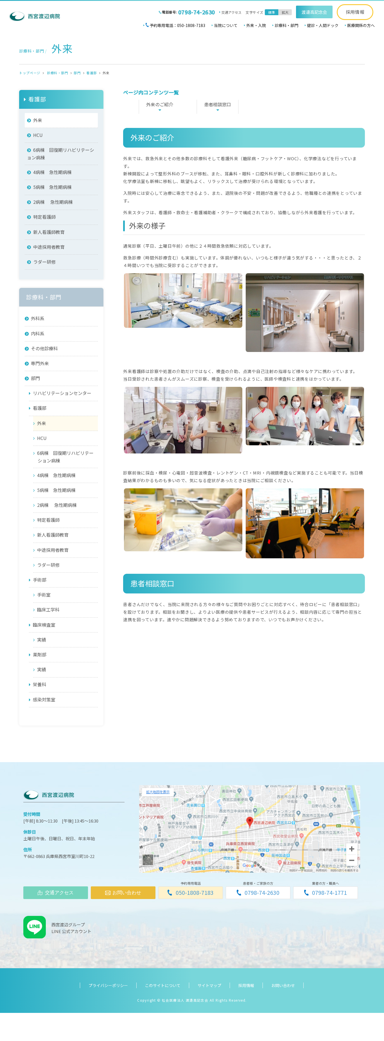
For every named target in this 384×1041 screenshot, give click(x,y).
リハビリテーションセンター (62, 393)
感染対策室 (44, 699)
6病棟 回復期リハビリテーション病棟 (60, 153)
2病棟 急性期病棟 (53, 201)
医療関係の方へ (361, 25)
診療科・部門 (286, 25)
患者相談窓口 (217, 104)
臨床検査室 (44, 624)
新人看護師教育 (49, 232)
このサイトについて (162, 985)
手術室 (44, 594)
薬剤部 (39, 654)
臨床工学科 (48, 609)
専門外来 (40, 363)
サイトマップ (209, 985)
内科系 (37, 333)
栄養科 (39, 684)
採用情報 (355, 11)
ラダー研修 (44, 261)
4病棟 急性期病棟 (52, 172)
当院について (226, 25)
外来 (37, 120)
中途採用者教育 (49, 246)
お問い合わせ (283, 985)
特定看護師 (44, 216)
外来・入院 (256, 25)
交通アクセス (231, 12)
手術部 (39, 579)
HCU (38, 135)
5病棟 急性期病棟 (52, 187)
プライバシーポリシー (108, 985)
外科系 (37, 318)
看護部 (91, 73)
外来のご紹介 (159, 104)
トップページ (29, 73)
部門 (77, 73)
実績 (41, 639)
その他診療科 (44, 348)
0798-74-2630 (196, 12)
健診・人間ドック (322, 25)
